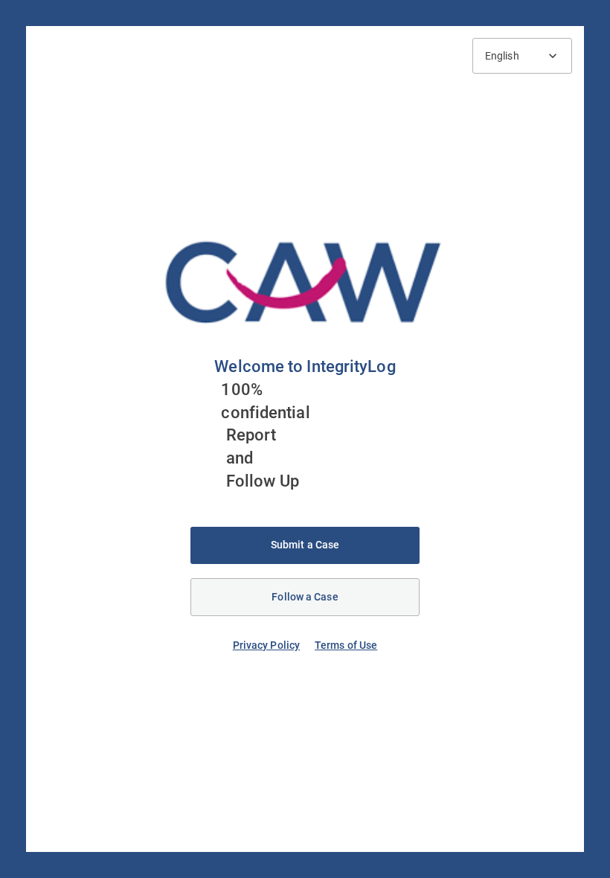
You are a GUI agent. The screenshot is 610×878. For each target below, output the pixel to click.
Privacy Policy (266, 645)
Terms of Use (346, 645)
